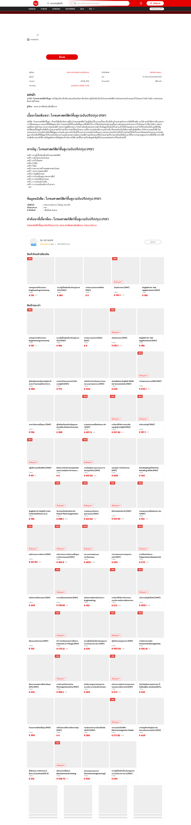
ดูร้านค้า (153, 242)
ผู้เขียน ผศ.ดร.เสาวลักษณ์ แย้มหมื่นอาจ (60, 25)
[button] (157, 9)
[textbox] (95, 164)
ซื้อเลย (62, 57)
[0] (141, 3)
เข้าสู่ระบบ (156, 3)
